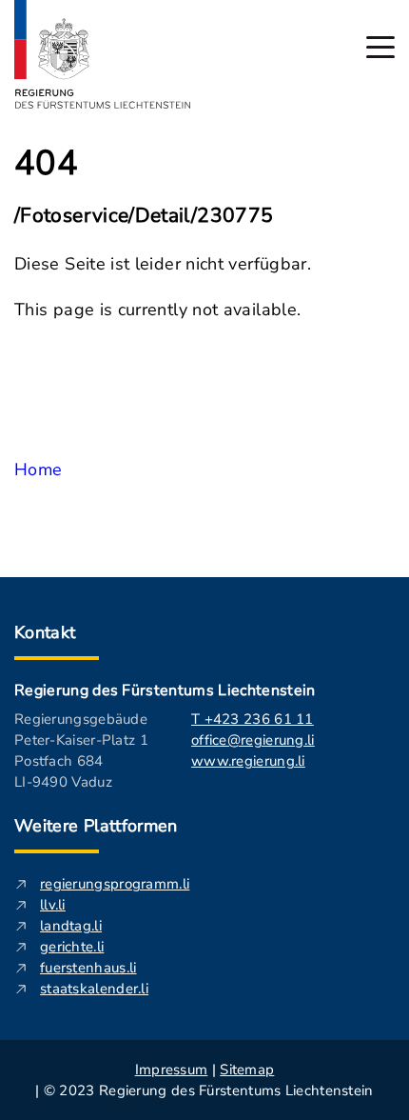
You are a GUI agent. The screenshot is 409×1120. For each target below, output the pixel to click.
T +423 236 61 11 (252, 719)
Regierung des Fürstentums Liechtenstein (164, 690)
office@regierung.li (253, 740)
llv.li (53, 904)
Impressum (171, 1069)
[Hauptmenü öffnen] (380, 47)
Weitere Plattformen (96, 825)
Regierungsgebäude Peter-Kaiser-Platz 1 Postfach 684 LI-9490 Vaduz (81, 750)
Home (38, 469)
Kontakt (45, 632)
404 (46, 164)
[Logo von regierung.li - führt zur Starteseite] (102, 54)
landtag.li (71, 925)
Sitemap (247, 1069)
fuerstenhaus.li (88, 967)
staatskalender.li (94, 988)
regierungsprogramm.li (114, 883)
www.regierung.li (248, 760)
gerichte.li (72, 946)
